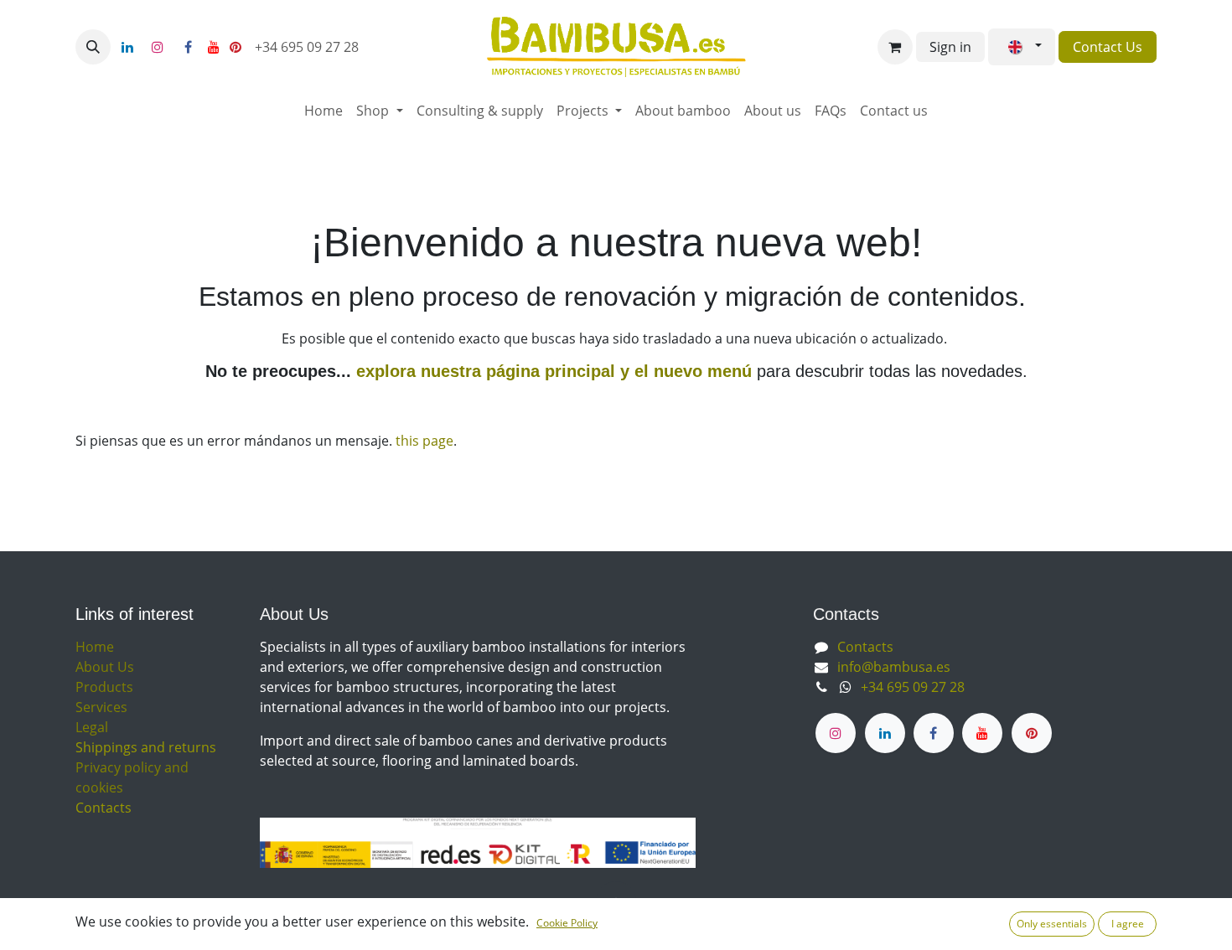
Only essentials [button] (1052, 923)
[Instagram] (157, 47)
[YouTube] (213, 47)
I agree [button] (1127, 923)
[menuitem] (323, 110)
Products (104, 687)
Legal (91, 727)
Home (94, 647)
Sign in (950, 47)
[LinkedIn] (127, 47)
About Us (104, 667)
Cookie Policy (567, 923)
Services (101, 707)
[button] (93, 47)
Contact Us (1107, 47)
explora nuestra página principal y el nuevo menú (551, 371)
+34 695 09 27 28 (308, 47)
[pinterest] (235, 47)
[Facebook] (187, 47)
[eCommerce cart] (895, 47)
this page (424, 440)
